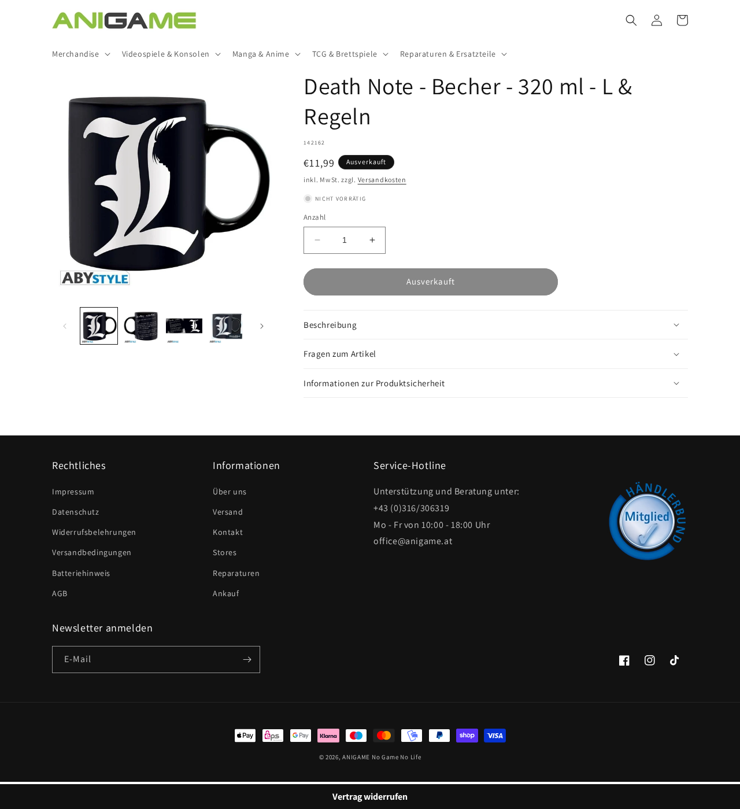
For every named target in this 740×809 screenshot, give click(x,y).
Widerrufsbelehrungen (94, 532)
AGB (60, 593)
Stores (225, 552)
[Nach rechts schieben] (262, 326)
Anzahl (314, 217)
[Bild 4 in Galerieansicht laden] (226, 326)
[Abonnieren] (247, 659)
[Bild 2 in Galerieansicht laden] (141, 326)
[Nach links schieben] (64, 326)
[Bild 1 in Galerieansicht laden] (98, 326)
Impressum (73, 491)
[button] (80, 54)
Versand (228, 512)
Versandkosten (382, 179)
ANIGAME (356, 757)
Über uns (230, 491)
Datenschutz (75, 512)
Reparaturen (236, 573)
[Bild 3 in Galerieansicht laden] (184, 326)
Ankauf (226, 593)
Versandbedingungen (92, 552)
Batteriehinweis (81, 573)
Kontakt (228, 532)
